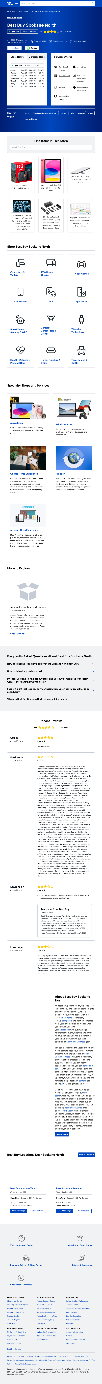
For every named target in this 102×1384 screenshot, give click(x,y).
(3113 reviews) (65, 32)
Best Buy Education (73, 1316)
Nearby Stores (31, 119)
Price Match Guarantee (21, 1284)
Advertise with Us (72, 1305)
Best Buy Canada (14, 1349)
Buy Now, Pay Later (14, 1343)
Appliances (81, 301)
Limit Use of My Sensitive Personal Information (53, 1360)
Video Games (81, 273)
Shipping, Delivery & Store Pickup (26, 1265)
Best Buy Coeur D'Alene (69, 1188)
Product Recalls (13, 1316)
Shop (27, 113)
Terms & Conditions (25, 1356)
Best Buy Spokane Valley (23, 1188)
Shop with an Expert (44, 1305)
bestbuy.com (62, 1134)
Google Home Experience (24, 473)
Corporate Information (74, 1332)
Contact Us (41, 1323)
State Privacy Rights (65, 1356)
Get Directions (37, 1211)
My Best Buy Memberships (46, 1332)
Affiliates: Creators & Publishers (78, 1308)
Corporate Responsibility (75, 1339)
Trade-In (60, 473)
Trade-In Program (13, 1320)
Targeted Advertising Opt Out (84, 1360)
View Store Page (18, 1211)
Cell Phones (20, 301)
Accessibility (11, 1356)
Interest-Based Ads (49, 1356)
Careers (69, 1336)
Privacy (37, 1356)
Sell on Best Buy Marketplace (77, 1301)
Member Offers (42, 1339)
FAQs (72, 113)
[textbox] (28, 430)
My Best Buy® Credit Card (16, 1332)
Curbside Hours (37, 56)
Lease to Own (12, 1339)
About (90, 113)
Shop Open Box (17, 633)
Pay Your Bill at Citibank (16, 1336)
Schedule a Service (44, 1308)
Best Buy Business (73, 1320)
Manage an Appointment (46, 1312)
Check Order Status (14, 1301)
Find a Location (86, 1154)
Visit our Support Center (21, 1245)
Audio (51, 301)
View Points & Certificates (46, 1336)
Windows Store (64, 424)
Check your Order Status (80, 1245)
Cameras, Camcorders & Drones (48, 330)
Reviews (81, 113)
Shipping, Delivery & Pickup (17, 1305)
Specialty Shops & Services (44, 113)
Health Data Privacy (82, 1356)
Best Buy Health (72, 1312)
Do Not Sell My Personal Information (20, 1360)
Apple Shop (16, 423)
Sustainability (71, 1343)
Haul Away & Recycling (45, 1320)
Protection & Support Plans (47, 1316)
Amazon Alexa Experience (24, 530)
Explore (62, 113)
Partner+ (69, 1323)
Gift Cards (11, 1323)
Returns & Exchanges (82, 1265)
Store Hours (17, 56)
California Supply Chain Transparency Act (22, 1364)
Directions (14, 48)
